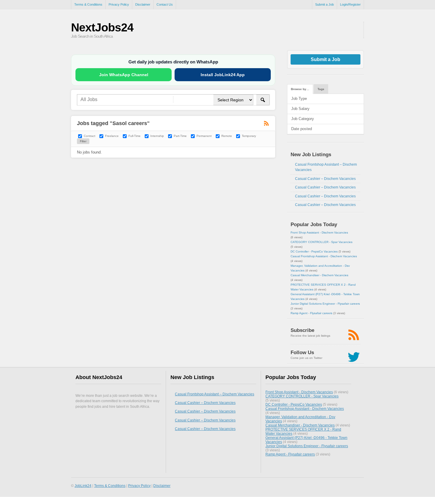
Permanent (204, 136)
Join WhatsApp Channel (123, 74)
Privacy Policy (119, 4)
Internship (157, 136)
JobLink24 (83, 486)
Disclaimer (142, 4)
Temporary (249, 136)
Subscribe (302, 330)
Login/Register (350, 4)
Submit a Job (324, 4)
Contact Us (165, 4)
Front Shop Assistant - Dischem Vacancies (319, 232)
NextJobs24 (102, 27)
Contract (89, 136)
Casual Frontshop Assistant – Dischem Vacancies (214, 394)
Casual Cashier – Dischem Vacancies (325, 179)
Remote (226, 136)
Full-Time (134, 136)
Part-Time (180, 136)
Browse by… (300, 89)
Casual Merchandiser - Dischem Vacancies (319, 275)
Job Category (302, 118)
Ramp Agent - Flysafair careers (311, 313)
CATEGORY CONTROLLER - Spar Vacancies (321, 242)
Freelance (112, 136)
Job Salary (300, 108)
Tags (321, 89)
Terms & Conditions (88, 4)
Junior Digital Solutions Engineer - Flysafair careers (325, 303)
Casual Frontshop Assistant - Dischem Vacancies (324, 256)
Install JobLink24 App (223, 74)
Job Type (299, 98)
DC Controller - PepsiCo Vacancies (314, 251)
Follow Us (302, 352)
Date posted (301, 129)
